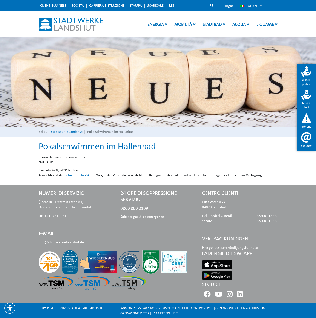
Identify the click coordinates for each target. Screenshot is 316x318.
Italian (251, 6)
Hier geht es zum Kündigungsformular (230, 247)
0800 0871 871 (52, 216)
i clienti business (52, 5)
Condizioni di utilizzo (232, 308)
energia (156, 24)
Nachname (91, 137)
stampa (136, 5)
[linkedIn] (239, 295)
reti (172, 5)
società (78, 5)
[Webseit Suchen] (211, 6)
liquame (265, 24)
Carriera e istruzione (106, 5)
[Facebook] (207, 295)
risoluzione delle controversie (187, 308)
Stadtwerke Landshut (67, 131)
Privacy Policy (149, 308)
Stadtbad (213, 24)
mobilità (183, 24)
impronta (128, 308)
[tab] (306, 76)
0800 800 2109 (134, 208)
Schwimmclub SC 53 (80, 175)
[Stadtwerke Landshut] (71, 24)
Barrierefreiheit (165, 313)
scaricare (155, 5)
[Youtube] (218, 295)
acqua (239, 24)
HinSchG (258, 308)
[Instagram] (229, 295)
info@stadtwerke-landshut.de (61, 242)
